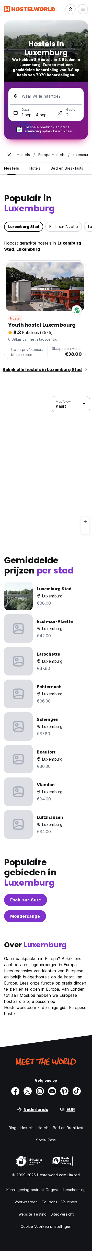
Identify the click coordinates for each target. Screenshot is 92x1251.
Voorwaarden (26, 1202)
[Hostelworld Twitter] (28, 1091)
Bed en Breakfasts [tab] (67, 168)
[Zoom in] (85, 521)
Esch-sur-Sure (25, 899)
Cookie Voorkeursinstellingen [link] (46, 1226)
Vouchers (69, 1202)
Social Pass (46, 1140)
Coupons (49, 1202)
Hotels (43, 1128)
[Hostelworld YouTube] (52, 1091)
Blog (12, 1128)
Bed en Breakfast (68, 1128)
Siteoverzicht (62, 1214)
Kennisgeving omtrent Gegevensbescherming (46, 1190)
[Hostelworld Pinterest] (64, 1091)
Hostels (26, 1128)
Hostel (15, 318)
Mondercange (25, 916)
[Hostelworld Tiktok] (77, 1091)
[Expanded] (9, 155)
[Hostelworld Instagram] (40, 1091)
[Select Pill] (70, 9)
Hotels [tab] (35, 168)
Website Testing (32, 1214)
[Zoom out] (85, 530)
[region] (46, 465)
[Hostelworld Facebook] (15, 1091)
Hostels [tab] (11, 168)
